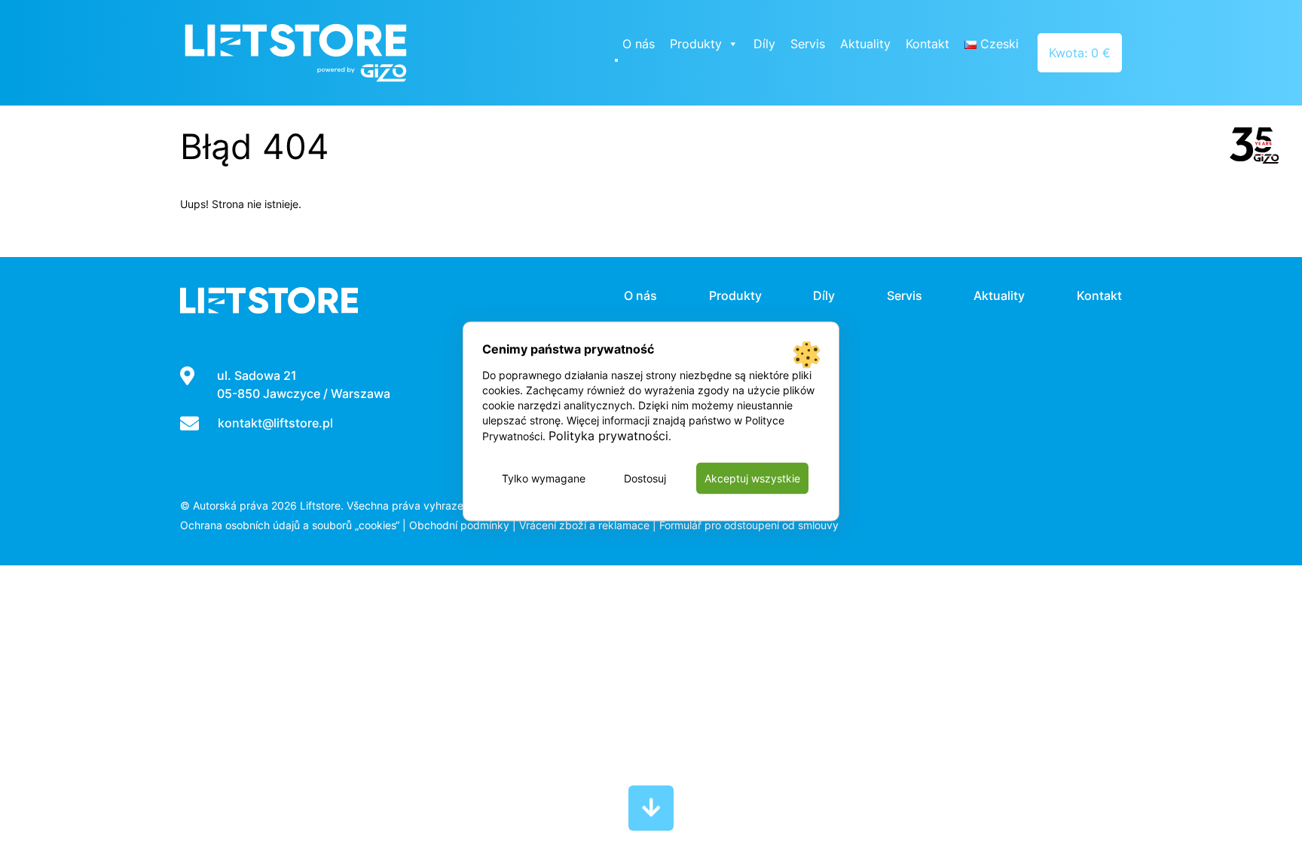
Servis (807, 43)
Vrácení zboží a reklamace (584, 525)
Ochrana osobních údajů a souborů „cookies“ (289, 525)
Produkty (696, 43)
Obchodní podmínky (459, 525)
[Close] (616, 60)
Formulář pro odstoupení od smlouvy (749, 525)
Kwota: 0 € (1080, 52)
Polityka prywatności (608, 434)
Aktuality (865, 43)
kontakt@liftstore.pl (275, 422)
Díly (764, 43)
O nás (638, 43)
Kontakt (927, 43)
